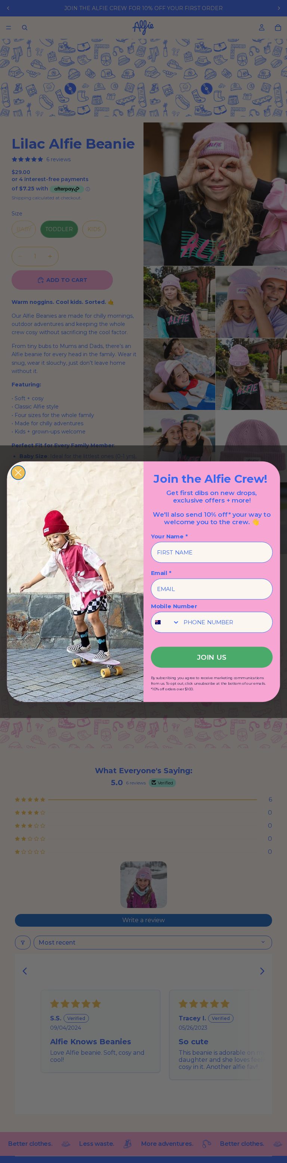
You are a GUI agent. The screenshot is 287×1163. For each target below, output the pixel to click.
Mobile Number (174, 606)
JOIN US (211, 657)
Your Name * (169, 536)
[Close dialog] (18, 472)
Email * (161, 573)
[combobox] (165, 622)
